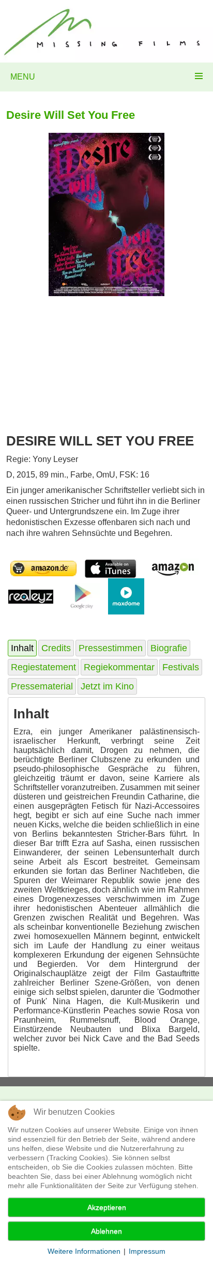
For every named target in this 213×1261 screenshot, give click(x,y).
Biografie (168, 648)
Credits (56, 648)
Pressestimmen (111, 648)
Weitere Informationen (84, 1251)
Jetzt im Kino (107, 686)
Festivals (180, 667)
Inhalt (22, 648)
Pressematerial (42, 686)
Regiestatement (43, 667)
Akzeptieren (106, 1207)
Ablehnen (106, 1231)
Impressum (147, 1251)
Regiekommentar (119, 667)
